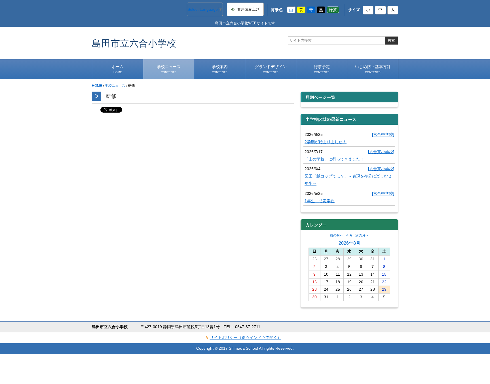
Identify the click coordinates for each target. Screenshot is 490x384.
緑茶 (333, 9)
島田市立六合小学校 (134, 43)
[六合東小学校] (381, 151)
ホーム (118, 69)
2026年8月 (349, 243)
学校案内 (220, 69)
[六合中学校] (383, 134)
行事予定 (322, 69)
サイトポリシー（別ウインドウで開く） (245, 337)
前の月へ (336, 235)
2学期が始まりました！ (326, 142)
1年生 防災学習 (320, 201)
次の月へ (362, 235)
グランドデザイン (271, 69)
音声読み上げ (248, 9)
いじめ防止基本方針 (373, 69)
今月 (349, 235)
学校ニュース (169, 69)
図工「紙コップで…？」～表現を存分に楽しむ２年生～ (348, 180)
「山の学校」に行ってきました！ (334, 159)
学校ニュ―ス (115, 86)
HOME (97, 86)
